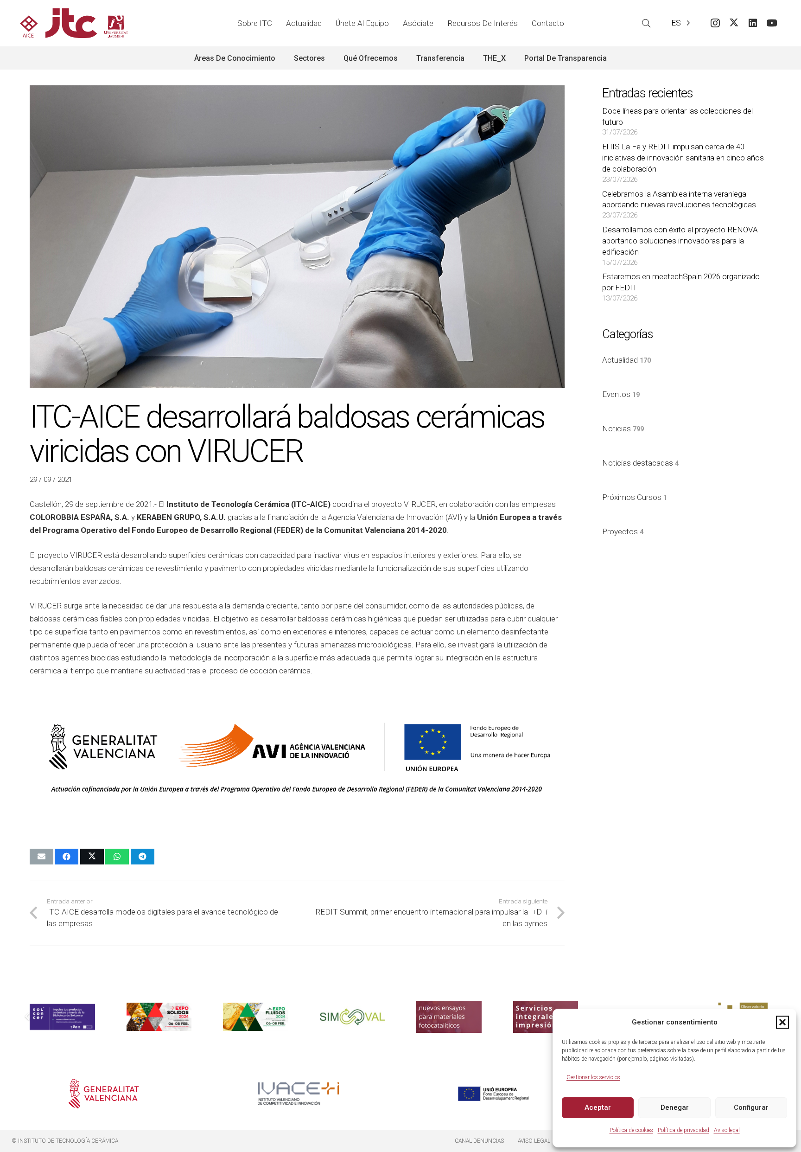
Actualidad (626, 360)
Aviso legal (727, 1130)
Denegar (675, 1107)
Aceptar (598, 1107)
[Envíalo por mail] (41, 856)
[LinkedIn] (753, 23)
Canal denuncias (479, 1141)
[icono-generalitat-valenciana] (104, 1093)
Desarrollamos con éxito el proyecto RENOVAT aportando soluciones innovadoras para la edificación (682, 240)
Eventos (621, 394)
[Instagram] (715, 23)
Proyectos (622, 531)
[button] (782, 1022)
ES (676, 22)
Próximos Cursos (634, 497)
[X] (734, 23)
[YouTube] (772, 23)
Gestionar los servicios (593, 1077)
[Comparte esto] (66, 856)
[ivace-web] (298, 1093)
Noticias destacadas (640, 462)
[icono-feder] (493, 1093)
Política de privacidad (683, 1130)
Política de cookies (631, 1130)
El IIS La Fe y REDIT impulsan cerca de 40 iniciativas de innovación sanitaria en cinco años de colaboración (683, 157)
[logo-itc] (74, 23)
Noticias (623, 428)
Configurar (751, 1107)
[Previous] (28, 1017)
